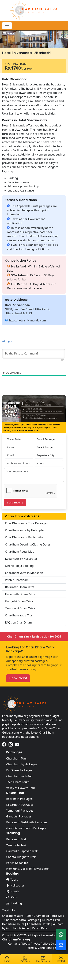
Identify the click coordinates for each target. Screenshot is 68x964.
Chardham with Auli (19, 776)
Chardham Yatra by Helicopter (25, 530)
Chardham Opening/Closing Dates (27, 544)
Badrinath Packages (19, 799)
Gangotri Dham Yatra (19, 601)
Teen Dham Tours (17, 782)
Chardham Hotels (38, 924)
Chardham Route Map (19, 551)
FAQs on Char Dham (18, 622)
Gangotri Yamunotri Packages (26, 828)
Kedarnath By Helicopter (21, 559)
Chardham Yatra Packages (21, 920)
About (25, 943)
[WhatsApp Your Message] (61, 934)
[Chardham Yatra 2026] (34, 10)
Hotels (14, 891)
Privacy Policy (39, 943)
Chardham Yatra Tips (19, 615)
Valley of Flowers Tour (20, 788)
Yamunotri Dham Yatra (20, 608)
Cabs (14, 897)
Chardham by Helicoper (21, 764)
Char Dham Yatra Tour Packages (26, 523)
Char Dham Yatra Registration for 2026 (34, 636)
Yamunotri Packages (19, 810)
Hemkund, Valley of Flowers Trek (27, 869)
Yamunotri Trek (16, 845)
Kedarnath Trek (16, 839)
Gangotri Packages (18, 816)
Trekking (16, 903)
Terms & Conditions (39, 948)
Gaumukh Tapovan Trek (22, 851)
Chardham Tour (16, 758)
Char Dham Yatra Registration (24, 537)
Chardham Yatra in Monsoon (24, 573)
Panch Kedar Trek (17, 863)
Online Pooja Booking (19, 566)
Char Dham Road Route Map (45, 916)
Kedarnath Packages (19, 805)
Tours (14, 879)
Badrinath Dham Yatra (19, 587)
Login (8, 341)
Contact (13, 943)
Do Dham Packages (19, 770)
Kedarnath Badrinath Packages (26, 822)
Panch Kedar (21, 928)
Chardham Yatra (13, 916)
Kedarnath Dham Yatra (20, 594)
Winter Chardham (17, 580)
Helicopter (17, 885)
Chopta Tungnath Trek (21, 857)
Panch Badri (40, 928)
